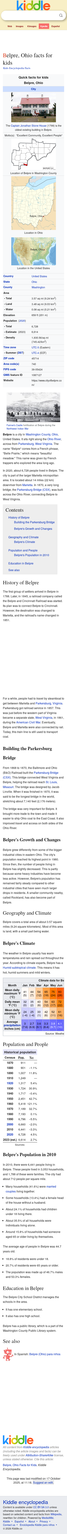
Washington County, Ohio (42, 434)
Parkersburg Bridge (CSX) (33, 489)
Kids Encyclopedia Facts (16, 68)
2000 (10, 1124)
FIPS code (9, 369)
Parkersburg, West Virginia (35, 444)
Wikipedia (56, 1514)
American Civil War (28, 722)
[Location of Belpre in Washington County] (33, 154)
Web (10, 26)
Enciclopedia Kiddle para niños (37, 1525)
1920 (10, 1083)
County (7, 287)
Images (19, 26)
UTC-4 (35, 353)
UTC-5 (35, 347)
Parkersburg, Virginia (49, 703)
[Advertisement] (33, 40)
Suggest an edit (43, 1482)
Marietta (27, 485)
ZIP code (8, 358)
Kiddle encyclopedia (36, 1447)
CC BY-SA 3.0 (41, 1507)
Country (8, 276)
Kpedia (44, 26)
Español (55, 26)
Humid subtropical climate (19, 967)
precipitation (12, 1025)
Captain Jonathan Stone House (28, 125)
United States (39, 276)
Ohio (34, 282)
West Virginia (43, 717)
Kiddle (6, 1521)
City (33, 89)
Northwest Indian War (17, 428)
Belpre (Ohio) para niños (44, 1354)
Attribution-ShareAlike (39, 1455)
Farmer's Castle (15, 425)
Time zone (9, 347)
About (31, 1521)
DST (20, 352)
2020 (22, 320)
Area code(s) (11, 364)
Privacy (44, 1521)
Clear (54, 15)
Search (61, 15)
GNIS (6, 375)
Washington (38, 287)
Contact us (9, 1525)
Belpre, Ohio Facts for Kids (20, 1465)
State (6, 281)
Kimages (31, 26)
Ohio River (54, 439)
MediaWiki (47, 1518)
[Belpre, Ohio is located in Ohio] (33, 202)
